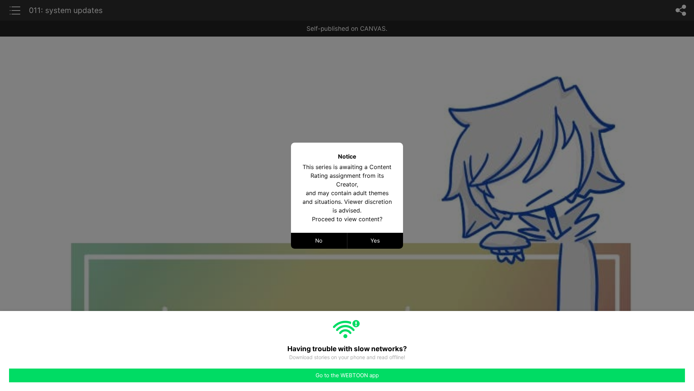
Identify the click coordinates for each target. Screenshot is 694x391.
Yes (375, 240)
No (318, 240)
